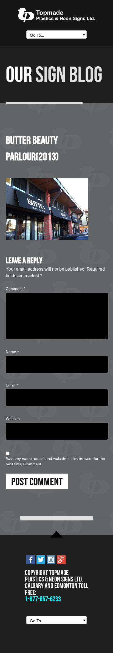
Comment (15, 289)
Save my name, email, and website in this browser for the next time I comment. (55, 461)
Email (12, 385)
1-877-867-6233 (43, 599)
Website (13, 418)
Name (12, 352)
